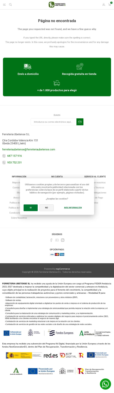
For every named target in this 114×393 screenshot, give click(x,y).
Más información (73, 208)
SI (31, 208)
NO (46, 208)
